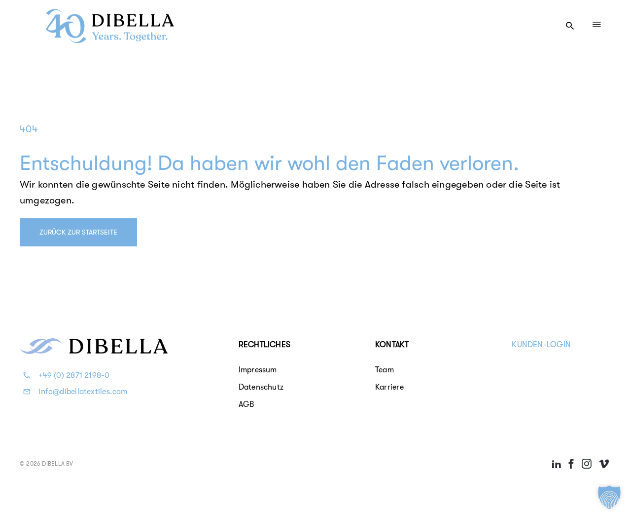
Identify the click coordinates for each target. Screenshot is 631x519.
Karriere (389, 387)
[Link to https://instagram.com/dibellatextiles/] (586, 464)
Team (384, 369)
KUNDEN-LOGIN (541, 344)
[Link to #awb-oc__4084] (596, 24)
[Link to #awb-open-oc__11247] (570, 26)
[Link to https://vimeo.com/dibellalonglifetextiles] (604, 464)
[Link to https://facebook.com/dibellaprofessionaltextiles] (571, 464)
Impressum (258, 369)
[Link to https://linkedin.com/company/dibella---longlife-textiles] (556, 464)
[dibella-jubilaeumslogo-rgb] (110, 10)
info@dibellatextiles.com (82, 391)
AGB (246, 404)
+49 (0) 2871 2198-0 (73, 375)
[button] (609, 497)
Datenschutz (261, 387)
